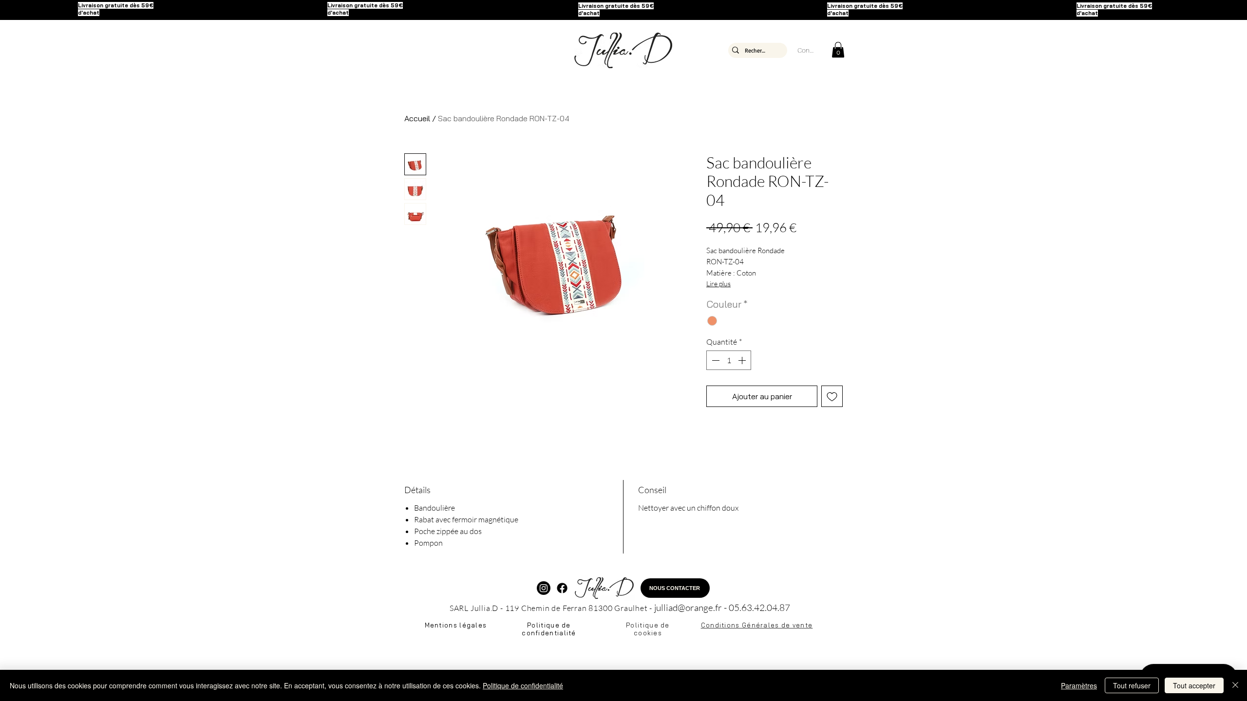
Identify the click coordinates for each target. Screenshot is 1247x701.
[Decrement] (714, 360)
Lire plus (718, 283)
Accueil (417, 118)
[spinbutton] (728, 360)
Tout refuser (1132, 685)
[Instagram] (543, 588)
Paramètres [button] (1079, 685)
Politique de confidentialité (523, 685)
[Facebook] (562, 588)
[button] (838, 49)
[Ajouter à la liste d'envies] (832, 396)
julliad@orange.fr (688, 607)
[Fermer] (1235, 685)
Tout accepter (1194, 685)
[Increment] (743, 360)
